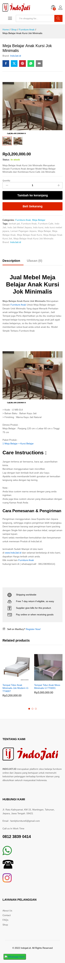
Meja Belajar (38, 220)
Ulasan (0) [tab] (34, 260)
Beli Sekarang (32, 206)
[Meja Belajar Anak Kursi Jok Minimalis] (5, 63)
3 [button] (36, 709)
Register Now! (33, 629)
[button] (13, 679)
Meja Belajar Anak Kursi (29, 235)
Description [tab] (11, 260)
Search (58, 18)
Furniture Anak (23, 220)
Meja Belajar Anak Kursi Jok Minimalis (33, 238)
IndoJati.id (15, 55)
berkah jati (14, 223)
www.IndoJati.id (13, 552)
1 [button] (29, 709)
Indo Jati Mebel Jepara (20, 227)
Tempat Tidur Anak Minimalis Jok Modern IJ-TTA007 (15, 688)
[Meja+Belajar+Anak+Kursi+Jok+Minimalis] (14, 63)
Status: (6, 159)
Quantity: (6, 181)
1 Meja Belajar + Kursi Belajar (18, 443)
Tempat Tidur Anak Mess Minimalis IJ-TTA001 (47, 686)
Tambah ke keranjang (32, 195)
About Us (7, 910)
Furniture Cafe (45, 223)
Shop (5, 924)
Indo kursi (38, 227)
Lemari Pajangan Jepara (23, 231)
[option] (16, 677)
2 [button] (32, 709)
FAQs (5, 920)
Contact (6, 915)
